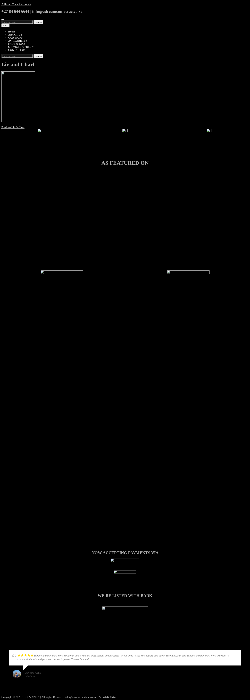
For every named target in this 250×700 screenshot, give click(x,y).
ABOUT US (15, 34)
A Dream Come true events (16, 4)
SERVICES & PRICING (22, 46)
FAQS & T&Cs (16, 43)
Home (11, 31)
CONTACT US (17, 49)
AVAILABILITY (17, 40)
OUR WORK (15, 37)
